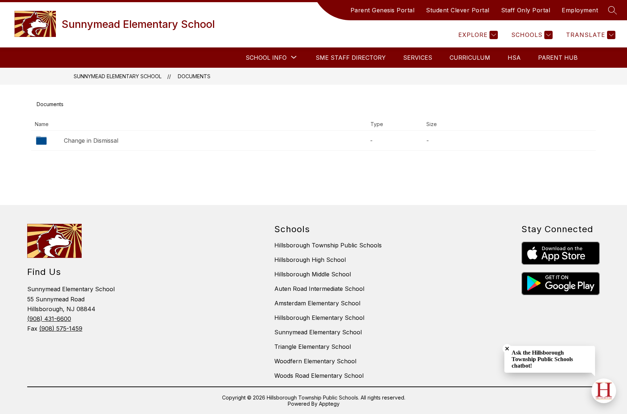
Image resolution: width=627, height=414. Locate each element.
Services (417, 57)
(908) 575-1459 (60, 328)
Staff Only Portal (525, 10)
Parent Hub (558, 57)
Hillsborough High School (310, 259)
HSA (514, 57)
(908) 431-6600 (49, 318)
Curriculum (470, 57)
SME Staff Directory (351, 57)
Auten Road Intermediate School (319, 288)
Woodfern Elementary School (315, 361)
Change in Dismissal (91, 140)
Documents (194, 76)
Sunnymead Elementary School (117, 76)
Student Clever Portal (457, 10)
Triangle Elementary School (312, 346)
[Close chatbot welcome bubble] (507, 348)
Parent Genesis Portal (383, 10)
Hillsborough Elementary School (319, 317)
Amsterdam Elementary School (317, 303)
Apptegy (329, 404)
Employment (580, 10)
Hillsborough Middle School (312, 274)
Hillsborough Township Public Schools (328, 245)
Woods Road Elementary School (319, 375)
